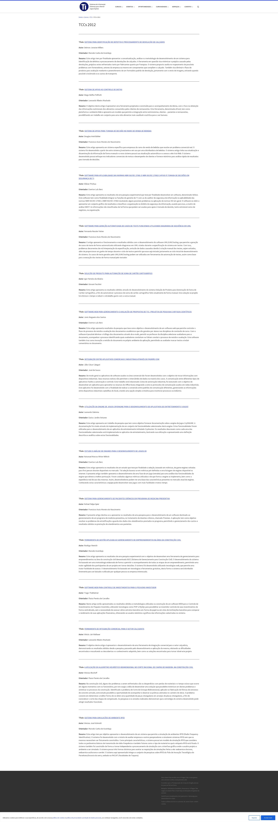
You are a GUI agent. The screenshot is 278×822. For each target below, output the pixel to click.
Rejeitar (254, 818)
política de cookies (58, 818)
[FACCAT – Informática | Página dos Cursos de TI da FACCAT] (92, 6)
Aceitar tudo (268, 818)
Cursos (86, 17)
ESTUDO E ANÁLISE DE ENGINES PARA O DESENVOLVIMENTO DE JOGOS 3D (115, 451)
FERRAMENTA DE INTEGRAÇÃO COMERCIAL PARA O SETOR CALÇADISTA (114, 629)
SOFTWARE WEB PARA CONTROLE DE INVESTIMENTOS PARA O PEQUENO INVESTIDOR (120, 587)
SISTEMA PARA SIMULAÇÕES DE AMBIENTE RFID (104, 717)
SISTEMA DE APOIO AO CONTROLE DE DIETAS (103, 89)
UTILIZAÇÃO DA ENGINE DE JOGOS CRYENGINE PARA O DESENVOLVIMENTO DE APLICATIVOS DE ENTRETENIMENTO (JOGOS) (136, 406)
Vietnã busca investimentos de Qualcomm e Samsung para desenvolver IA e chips (179, 797)
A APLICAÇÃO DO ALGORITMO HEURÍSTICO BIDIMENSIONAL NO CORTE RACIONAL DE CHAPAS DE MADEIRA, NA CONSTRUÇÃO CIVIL (138, 667)
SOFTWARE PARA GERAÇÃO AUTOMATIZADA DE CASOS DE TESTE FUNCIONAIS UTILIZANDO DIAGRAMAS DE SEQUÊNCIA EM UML (137, 226)
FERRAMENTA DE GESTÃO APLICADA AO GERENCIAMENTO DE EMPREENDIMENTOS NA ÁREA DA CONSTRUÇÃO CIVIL (132, 540)
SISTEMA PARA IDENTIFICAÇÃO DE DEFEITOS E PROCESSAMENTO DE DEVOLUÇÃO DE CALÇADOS (124, 42)
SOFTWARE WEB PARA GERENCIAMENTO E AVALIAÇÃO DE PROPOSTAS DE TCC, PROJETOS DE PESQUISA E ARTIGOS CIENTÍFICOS (138, 311)
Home (81, 17)
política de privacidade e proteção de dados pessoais (83, 818)
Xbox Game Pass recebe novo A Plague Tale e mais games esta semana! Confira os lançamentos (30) (179, 779)
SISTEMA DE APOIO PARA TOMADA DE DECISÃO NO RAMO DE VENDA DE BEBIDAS (117, 131)
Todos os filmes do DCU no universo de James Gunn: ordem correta (179, 803)
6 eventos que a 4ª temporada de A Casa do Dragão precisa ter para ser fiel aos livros (179, 784)
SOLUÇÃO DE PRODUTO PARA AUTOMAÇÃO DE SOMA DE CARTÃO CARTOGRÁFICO (118, 273)
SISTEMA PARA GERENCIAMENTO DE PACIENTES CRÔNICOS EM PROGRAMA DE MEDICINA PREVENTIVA (127, 498)
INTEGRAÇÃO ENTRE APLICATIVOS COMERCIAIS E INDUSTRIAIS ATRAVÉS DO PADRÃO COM (121, 359)
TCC (91, 17)
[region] (139, 817)
